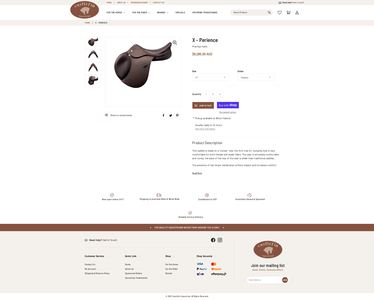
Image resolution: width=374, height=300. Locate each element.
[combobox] (251, 12)
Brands (161, 12)
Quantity (196, 94)
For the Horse (115, 12)
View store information (205, 128)
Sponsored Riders (139, 2)
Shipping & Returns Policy (97, 273)
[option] (143, 72)
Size (194, 71)
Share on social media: (121, 115)
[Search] (269, 12)
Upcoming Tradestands (204, 12)
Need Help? (293, 2)
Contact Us (158, 2)
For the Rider (140, 12)
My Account (90, 268)
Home (109, 2)
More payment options (227, 112)
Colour (241, 71)
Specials (180, 12)
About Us (121, 2)
